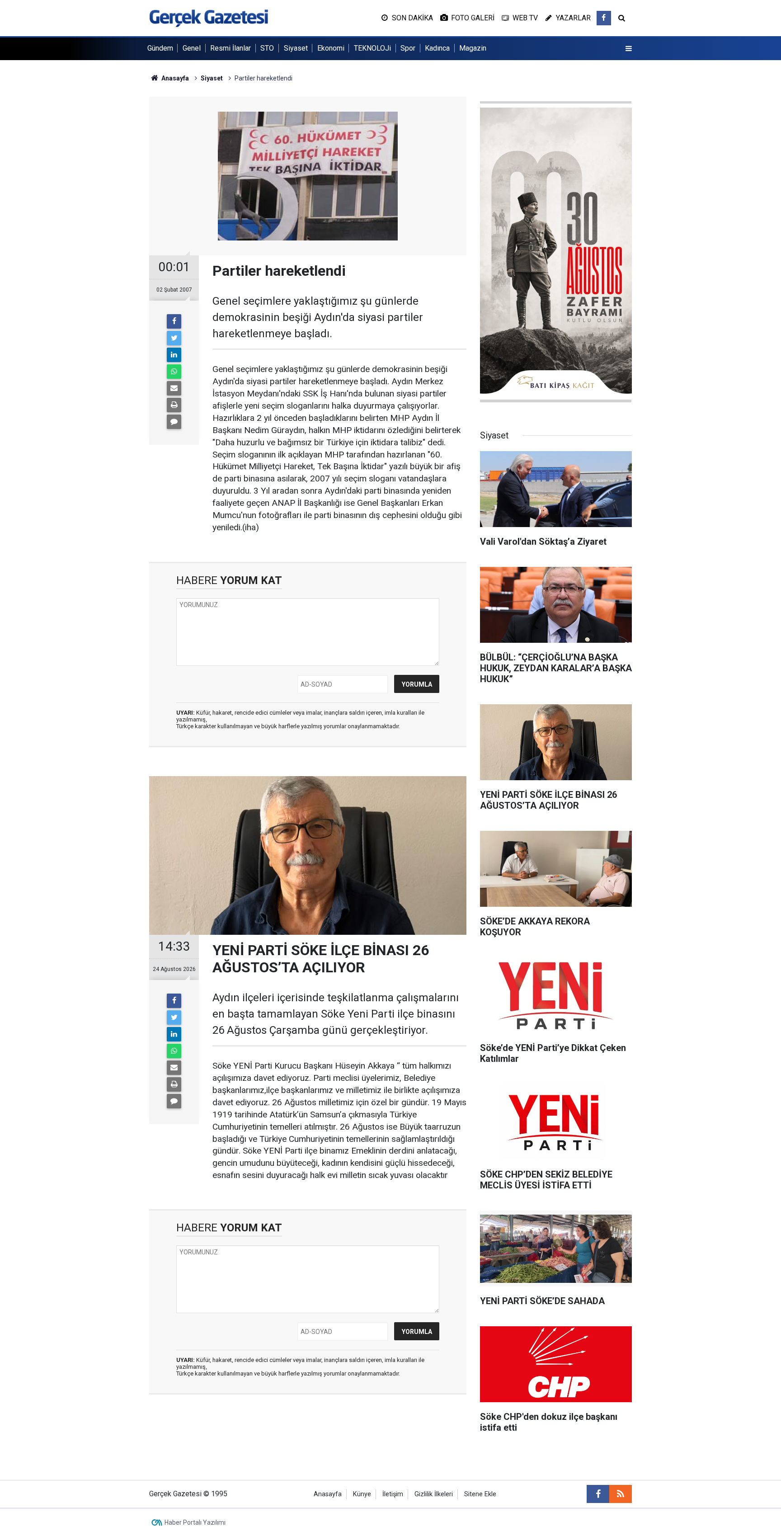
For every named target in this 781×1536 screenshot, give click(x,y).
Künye (362, 1494)
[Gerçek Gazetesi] (208, 17)
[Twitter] (174, 338)
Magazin (472, 48)
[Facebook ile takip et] (604, 18)
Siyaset (296, 48)
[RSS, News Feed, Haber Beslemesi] (620, 1494)
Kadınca (437, 48)
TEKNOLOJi (372, 48)
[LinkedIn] (174, 355)
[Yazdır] (174, 405)
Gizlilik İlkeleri (433, 1494)
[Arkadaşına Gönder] (174, 388)
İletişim (392, 1494)
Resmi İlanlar (230, 48)
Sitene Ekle (480, 1494)
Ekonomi (330, 48)
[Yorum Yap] (174, 422)
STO (267, 48)
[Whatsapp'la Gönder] (174, 371)
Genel (192, 48)
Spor (407, 48)
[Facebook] (174, 321)
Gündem (160, 48)
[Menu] (628, 49)
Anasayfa (328, 1494)
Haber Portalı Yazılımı (195, 1522)
